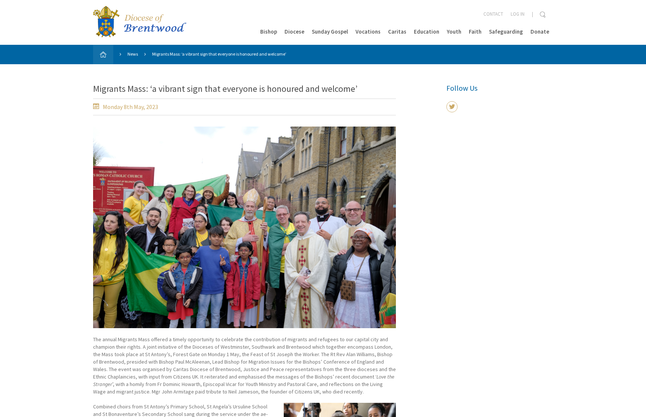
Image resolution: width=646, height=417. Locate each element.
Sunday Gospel (330, 31)
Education (426, 31)
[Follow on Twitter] (452, 106)
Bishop (268, 31)
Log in (518, 14)
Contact (493, 14)
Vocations (368, 31)
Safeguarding (506, 31)
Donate (539, 31)
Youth (454, 31)
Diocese (294, 31)
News (132, 54)
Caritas (397, 31)
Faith (475, 31)
